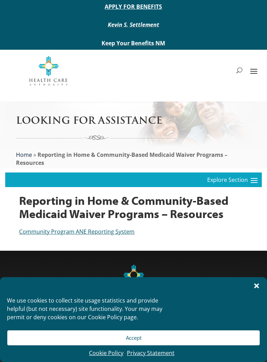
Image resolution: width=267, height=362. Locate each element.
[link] (48, 70)
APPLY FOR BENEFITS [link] (133, 6)
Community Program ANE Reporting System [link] (77, 231)
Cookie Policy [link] (106, 353)
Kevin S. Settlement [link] (133, 25)
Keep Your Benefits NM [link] (133, 43)
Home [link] (24, 155)
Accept (133, 337)
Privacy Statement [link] (151, 353)
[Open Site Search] (239, 70)
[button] (256, 285)
